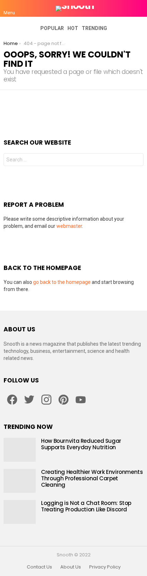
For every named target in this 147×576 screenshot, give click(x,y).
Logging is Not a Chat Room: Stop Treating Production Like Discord (86, 506)
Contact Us (39, 567)
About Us (70, 567)
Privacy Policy (105, 567)
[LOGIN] (139, 8)
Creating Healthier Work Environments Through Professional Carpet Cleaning (92, 478)
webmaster (69, 226)
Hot (72, 28)
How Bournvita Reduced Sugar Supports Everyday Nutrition (81, 444)
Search (136, 160)
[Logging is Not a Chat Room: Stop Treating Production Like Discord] (20, 512)
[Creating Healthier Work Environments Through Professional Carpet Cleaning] (20, 481)
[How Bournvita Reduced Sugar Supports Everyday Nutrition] (20, 450)
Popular (52, 28)
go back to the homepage (62, 282)
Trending (94, 28)
